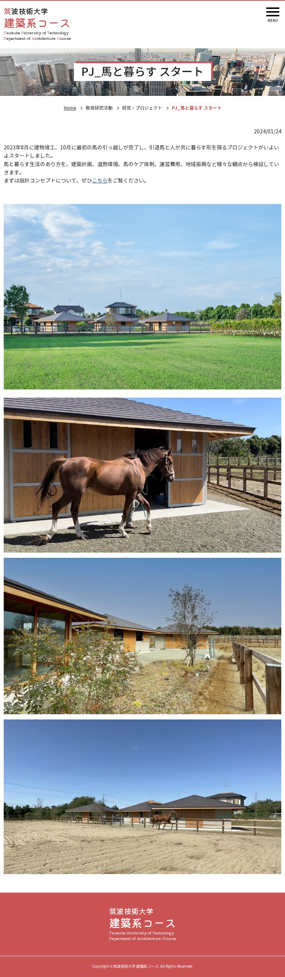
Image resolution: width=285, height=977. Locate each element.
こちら (100, 181)
